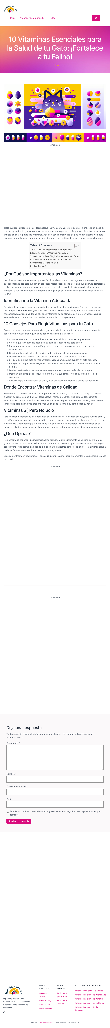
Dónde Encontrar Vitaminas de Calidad (51, 259)
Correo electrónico (16, 786)
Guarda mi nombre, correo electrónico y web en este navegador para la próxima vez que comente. (55, 813)
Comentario (13, 743)
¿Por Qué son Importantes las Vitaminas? (52, 249)
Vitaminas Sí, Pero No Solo (45, 262)
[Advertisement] (55, 185)
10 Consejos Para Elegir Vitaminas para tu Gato (55, 256)
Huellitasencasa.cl (46, 1022)
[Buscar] (96, 18)
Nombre (11, 773)
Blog (57, 65)
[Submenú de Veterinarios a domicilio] (46, 18)
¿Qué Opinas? (39, 266)
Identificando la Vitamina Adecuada (50, 253)
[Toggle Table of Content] (75, 246)
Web (8, 798)
